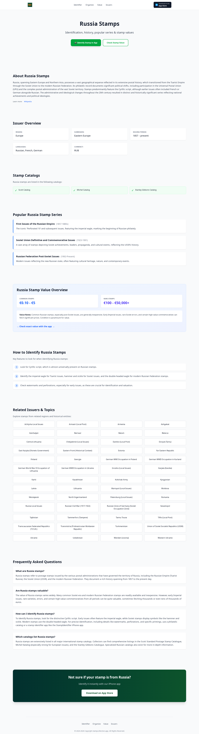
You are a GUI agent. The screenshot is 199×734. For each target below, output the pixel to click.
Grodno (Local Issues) (121, 468)
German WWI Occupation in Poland (121, 459)
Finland (34, 459)
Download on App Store (99, 693)
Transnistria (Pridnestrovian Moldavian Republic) (78, 527)
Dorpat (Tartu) (165, 442)
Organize (97, 724)
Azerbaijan (33, 433)
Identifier (86, 724)
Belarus (165, 433)
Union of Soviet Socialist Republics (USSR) (165, 526)
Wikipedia (28, 101)
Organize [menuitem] (90, 5)
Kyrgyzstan (165, 479)
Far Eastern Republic (165, 450)
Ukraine (33, 538)
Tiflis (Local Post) (165, 517)
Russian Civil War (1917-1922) (77, 506)
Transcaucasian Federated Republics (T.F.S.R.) (34, 527)
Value (105, 724)
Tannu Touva (121, 517)
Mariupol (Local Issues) (121, 488)
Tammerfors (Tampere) (78, 517)
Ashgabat (165, 424)
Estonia (121, 450)
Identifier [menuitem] (78, 5)
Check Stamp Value (115, 42)
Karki (34, 479)
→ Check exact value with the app (36, 326)
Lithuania (78, 488)
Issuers (114, 724)
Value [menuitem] (99, 5)
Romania (165, 497)
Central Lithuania (33, 442)
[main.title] (30, 5)
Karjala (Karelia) (165, 468)
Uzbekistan (78, 538)
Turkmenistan (121, 526)
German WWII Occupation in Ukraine (77, 468)
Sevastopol (165, 506)
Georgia (77, 459)
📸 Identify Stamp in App (86, 42)
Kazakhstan (78, 479)
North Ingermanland (78, 497)
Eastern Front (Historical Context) (77, 450)
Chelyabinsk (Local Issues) (77, 442)
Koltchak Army (121, 479)
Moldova (165, 488)
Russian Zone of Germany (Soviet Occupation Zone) (121, 507)
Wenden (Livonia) (121, 538)
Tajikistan (34, 517)
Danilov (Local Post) (121, 442)
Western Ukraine (165, 538)
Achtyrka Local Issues (34, 424)
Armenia (121, 424)
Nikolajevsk (34, 497)
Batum (121, 433)
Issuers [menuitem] (109, 5)
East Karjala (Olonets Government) (34, 450)
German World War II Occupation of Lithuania (34, 469)
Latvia (33, 488)
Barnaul (77, 433)
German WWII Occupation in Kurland (165, 459)
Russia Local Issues (34, 506)
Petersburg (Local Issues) (121, 497)
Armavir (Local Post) (77, 424)
